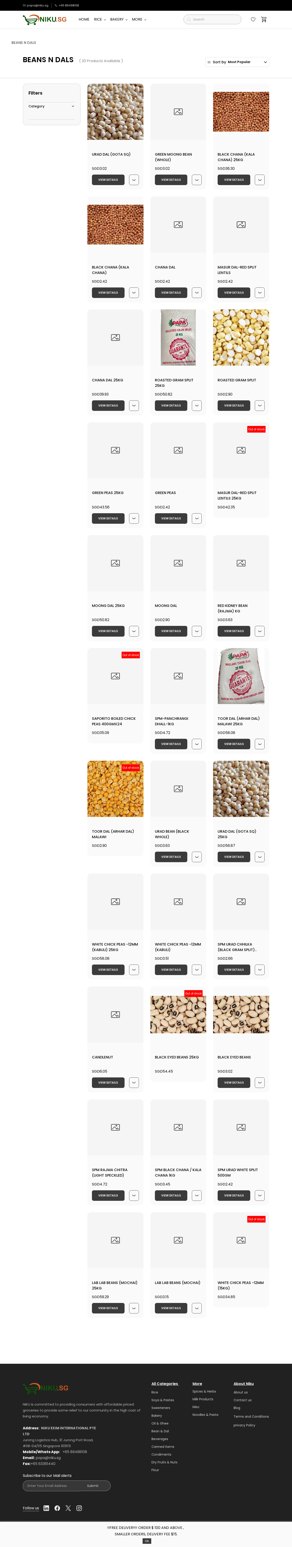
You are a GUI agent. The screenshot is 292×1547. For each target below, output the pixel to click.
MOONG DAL (166, 605)
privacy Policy (244, 1425)
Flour (155, 1470)
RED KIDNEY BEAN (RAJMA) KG (233, 608)
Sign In (84, 5)
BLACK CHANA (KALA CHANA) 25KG (236, 157)
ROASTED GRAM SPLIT (237, 380)
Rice (154, 1392)
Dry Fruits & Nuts (164, 1462)
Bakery (156, 1415)
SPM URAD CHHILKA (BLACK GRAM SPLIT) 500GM (236, 950)
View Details (108, 180)
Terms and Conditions (251, 1416)
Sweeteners (160, 1408)
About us (241, 1392)
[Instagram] (79, 1508)
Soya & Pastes (162, 1400)
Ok (147, 1541)
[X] (68, 1508)
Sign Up (98, 5)
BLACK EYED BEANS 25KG (177, 1057)
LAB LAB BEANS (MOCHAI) (178, 1282)
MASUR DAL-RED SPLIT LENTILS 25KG (237, 495)
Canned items (162, 1446)
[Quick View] (134, 180)
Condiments (161, 1454)
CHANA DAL (165, 267)
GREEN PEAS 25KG (108, 492)
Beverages (159, 1439)
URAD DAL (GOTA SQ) (111, 154)
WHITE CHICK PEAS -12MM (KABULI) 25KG (115, 947)
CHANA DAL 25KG (107, 380)
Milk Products (203, 1399)
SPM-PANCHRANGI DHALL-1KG (171, 721)
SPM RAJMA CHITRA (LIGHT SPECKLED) (110, 1172)
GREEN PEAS (165, 492)
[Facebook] (57, 1508)
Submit (93, 1485)
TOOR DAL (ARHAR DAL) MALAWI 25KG (239, 721)
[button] (253, 19)
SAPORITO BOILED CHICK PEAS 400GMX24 (114, 721)
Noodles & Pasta (205, 1414)
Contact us (243, 1400)
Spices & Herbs (204, 1391)
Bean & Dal (160, 1431)
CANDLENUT (102, 1057)
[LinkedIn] (46, 1508)
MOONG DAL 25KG (108, 605)
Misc (196, 1407)
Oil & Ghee (160, 1423)
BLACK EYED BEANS (234, 1057)
